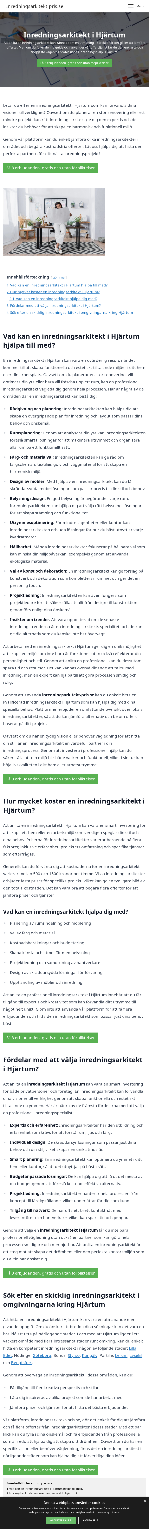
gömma (59, 277)
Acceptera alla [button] (60, 1520)
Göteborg (42, 1355)
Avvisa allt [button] (90, 1520)
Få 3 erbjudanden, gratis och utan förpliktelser (74, 63)
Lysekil (136, 1355)
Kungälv (89, 1355)
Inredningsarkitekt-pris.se (34, 6)
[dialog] (74, 1513)
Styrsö (74, 1355)
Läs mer (115, 1512)
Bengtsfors (21, 1362)
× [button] (144, 1501)
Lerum (121, 1355)
